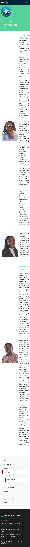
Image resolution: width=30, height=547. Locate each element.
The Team (7, 472)
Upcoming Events (8, 499)
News (5, 495)
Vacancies (9, 483)
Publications (7, 491)
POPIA (10, 543)
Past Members (11, 487)
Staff (8, 476)
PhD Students (11, 479)
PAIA (14, 543)
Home (5, 460)
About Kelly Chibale (9, 464)
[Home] (10, 515)
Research (6, 468)
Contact (6, 502)
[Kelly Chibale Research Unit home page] (6, 11)
